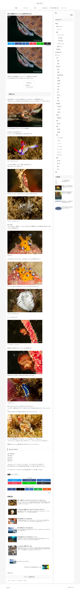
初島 (58, 77)
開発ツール (59, 46)
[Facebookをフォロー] (11, 489)
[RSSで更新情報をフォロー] (47, 489)
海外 (57, 135)
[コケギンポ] (24, 437)
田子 (9, 474)
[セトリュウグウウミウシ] (24, 159)
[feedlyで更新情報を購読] (38, 489)
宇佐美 (58, 83)
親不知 (58, 123)
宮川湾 (58, 163)
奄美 (58, 60)
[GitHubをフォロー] (29, 489)
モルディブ (59, 155)
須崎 (58, 100)
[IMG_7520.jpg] (24, 191)
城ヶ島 (58, 160)
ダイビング (57, 55)
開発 (57, 32)
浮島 (58, 89)
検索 (56, 12)
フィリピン (59, 146)
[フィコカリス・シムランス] (24, 342)
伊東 (58, 72)
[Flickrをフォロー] (20, 489)
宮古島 (58, 129)
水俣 (58, 63)
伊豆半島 (58, 66)
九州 (57, 57)
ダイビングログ (30, 87)
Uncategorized (58, 52)
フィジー (59, 143)
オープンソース (60, 35)
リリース (59, 29)
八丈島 (58, 109)
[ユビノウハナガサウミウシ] (24, 219)
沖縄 (57, 126)
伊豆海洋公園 (60, 75)
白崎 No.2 (28, 85)
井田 (58, 69)
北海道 (57, 115)
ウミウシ (13, 474)
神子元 (58, 95)
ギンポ (17, 474)
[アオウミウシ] (24, 401)
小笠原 (58, 112)
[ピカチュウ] (24, 253)
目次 (28, 82)
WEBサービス (59, 26)
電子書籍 (58, 49)
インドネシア (60, 137)
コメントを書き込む (29, 577)
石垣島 (58, 132)
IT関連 (56, 23)
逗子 (58, 169)
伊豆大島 (59, 106)
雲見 (58, 97)
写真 (56, 172)
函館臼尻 (59, 117)
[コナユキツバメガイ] (24, 73)
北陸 (57, 120)
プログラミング (60, 43)
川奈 (58, 86)
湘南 (57, 157)
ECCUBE (60, 38)
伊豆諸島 (58, 103)
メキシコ (59, 152)
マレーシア (59, 149)
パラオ (58, 140)
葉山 (58, 166)
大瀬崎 (58, 80)
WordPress (60, 40)
